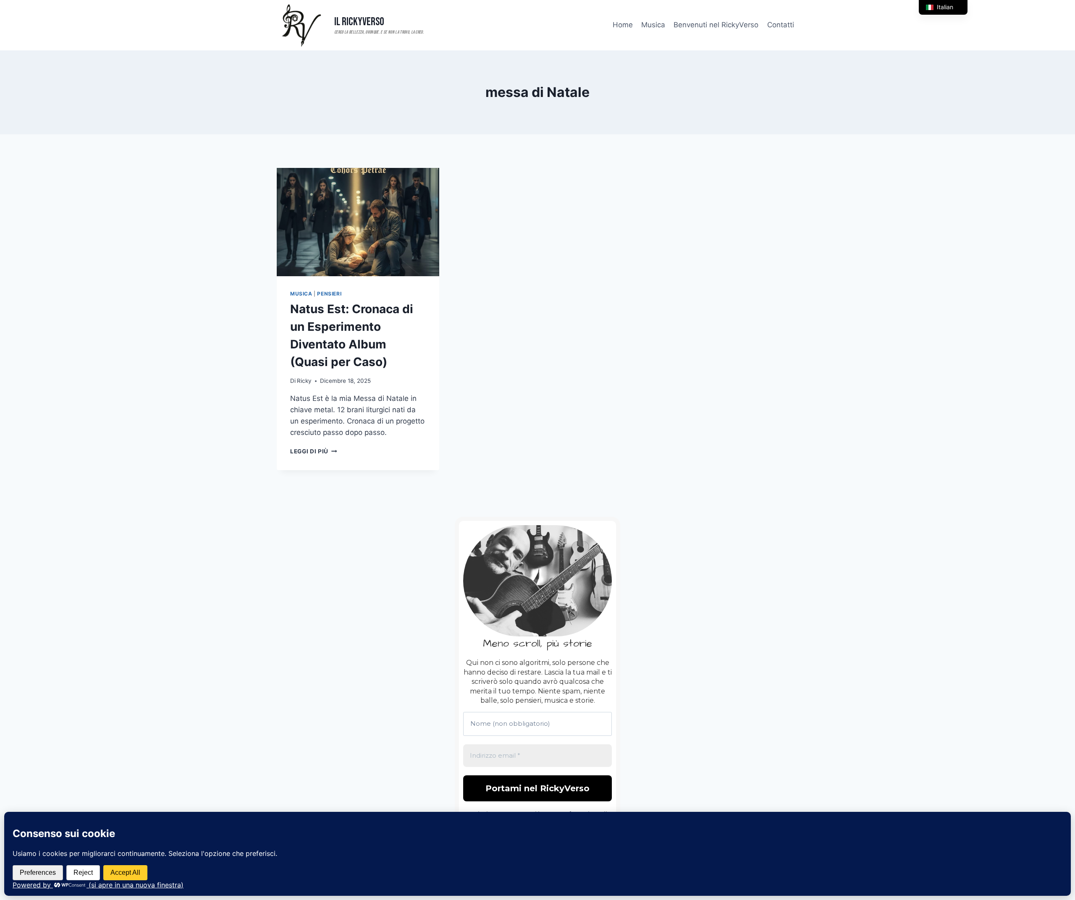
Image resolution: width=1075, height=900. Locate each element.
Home (623, 25)
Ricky (304, 380)
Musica (653, 25)
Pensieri (329, 293)
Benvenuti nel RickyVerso (716, 25)
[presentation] (358, 222)
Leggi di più (313, 451)
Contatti (780, 25)
